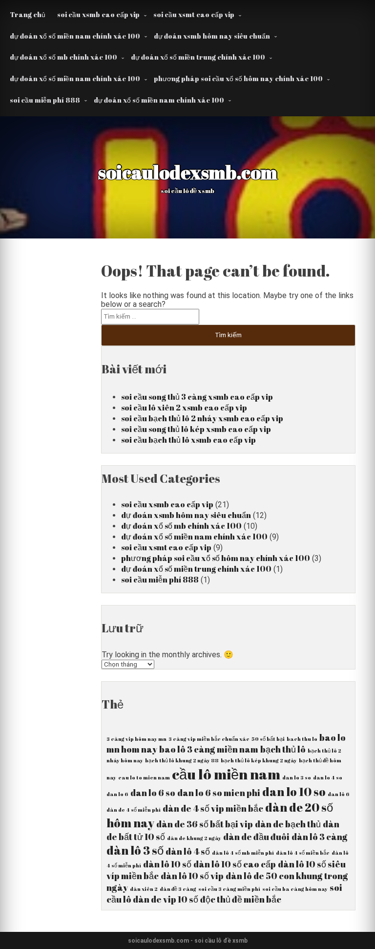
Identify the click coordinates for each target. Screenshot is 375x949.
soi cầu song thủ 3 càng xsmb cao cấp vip (197, 396)
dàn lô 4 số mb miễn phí (243, 852)
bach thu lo (302, 738)
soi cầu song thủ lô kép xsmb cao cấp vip (196, 429)
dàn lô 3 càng (320, 836)
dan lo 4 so (327, 777)
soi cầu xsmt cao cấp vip (193, 14)
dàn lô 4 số (188, 851)
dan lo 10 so (294, 791)
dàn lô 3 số (135, 850)
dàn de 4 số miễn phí (133, 809)
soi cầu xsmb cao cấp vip (98, 14)
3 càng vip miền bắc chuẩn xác (209, 738)
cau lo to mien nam (144, 777)
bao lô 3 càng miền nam (208, 749)
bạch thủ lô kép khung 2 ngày (259, 760)
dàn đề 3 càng (178, 888)
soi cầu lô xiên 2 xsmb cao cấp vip (184, 407)
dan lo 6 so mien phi (218, 792)
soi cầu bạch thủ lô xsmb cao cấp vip (188, 439)
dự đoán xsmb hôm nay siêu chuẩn (212, 36)
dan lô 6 (339, 794)
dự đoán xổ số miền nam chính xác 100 (75, 36)
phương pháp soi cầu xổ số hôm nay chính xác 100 (238, 78)
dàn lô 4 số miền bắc (303, 852)
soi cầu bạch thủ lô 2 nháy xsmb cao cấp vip (202, 418)
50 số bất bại (268, 738)
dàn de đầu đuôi (256, 836)
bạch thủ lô (283, 749)
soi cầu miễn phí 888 (45, 100)
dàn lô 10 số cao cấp (234, 864)
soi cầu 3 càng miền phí (229, 888)
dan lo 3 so (296, 777)
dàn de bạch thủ (288, 824)
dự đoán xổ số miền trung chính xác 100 (198, 57)
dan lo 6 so (152, 792)
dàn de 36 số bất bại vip (204, 824)
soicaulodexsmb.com (187, 172)
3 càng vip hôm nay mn (136, 738)
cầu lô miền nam (226, 774)
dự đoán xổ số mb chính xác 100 (63, 57)
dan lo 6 (117, 794)
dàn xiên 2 (144, 888)
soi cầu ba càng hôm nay (295, 888)
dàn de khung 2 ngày (194, 838)
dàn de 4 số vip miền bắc (213, 808)
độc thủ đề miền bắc (240, 899)
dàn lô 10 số (167, 864)
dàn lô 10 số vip (192, 876)
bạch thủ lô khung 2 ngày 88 (182, 760)
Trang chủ (27, 14)
